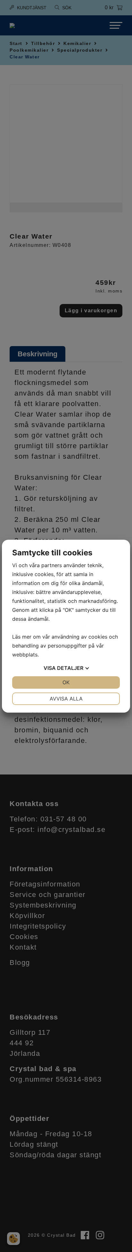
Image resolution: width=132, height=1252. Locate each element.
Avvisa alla (66, 698)
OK (66, 682)
